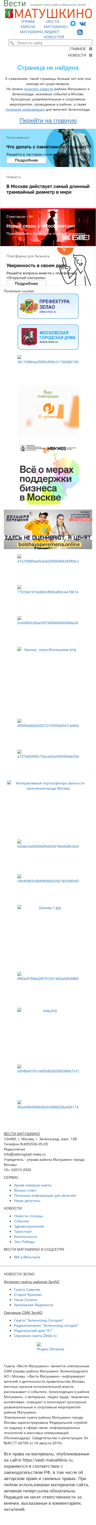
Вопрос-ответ (25, 1190)
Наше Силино (25, 1299)
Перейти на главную (48, 120)
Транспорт (23, 1231)
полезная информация (25, 109)
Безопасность (25, 1236)
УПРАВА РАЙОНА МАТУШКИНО (31, 26)
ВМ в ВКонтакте (27, 1256)
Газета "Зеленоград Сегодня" (38, 1320)
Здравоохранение (29, 1226)
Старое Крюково (28, 1294)
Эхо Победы (24, 1241)
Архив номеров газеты (33, 1184)
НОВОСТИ (78, 55)
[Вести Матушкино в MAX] (74, 22)
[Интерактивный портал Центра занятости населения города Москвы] (48, 807)
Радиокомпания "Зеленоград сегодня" (46, 1325)
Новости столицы (28, 1215)
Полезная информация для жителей (45, 1195)
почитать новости (38, 88)
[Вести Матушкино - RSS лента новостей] (80, 31)
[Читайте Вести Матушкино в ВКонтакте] (82, 22)
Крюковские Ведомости (33, 1304)
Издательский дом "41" (33, 1330)
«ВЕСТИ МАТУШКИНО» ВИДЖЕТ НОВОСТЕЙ (56, 29)
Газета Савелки (27, 1289)
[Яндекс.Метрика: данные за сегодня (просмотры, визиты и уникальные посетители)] (50, 1346)
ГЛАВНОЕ (79, 48)
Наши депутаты (27, 1200)
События (21, 1220)
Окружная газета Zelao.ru (35, 1335)
